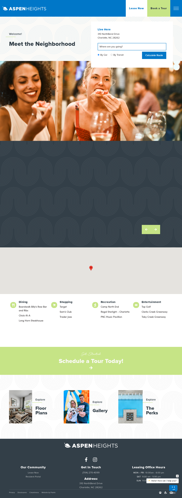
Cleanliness (34, 492)
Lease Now (33, 473)
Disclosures (22, 492)
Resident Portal (33, 477)
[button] (176, 8)
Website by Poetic (49, 492)
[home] (23, 8)
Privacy (12, 492)
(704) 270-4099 (91, 473)
